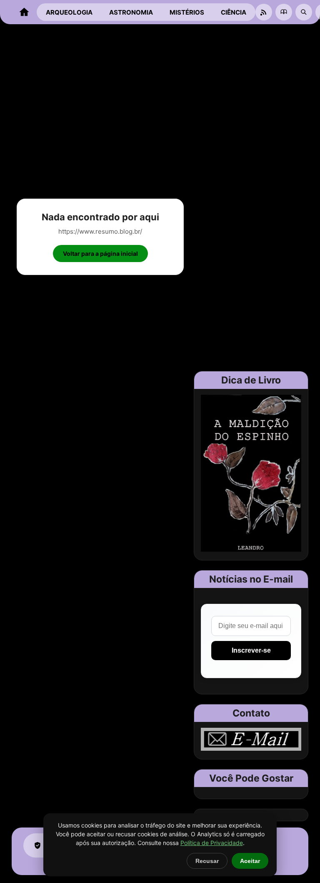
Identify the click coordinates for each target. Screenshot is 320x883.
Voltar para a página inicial (100, 253)
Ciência (233, 12)
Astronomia (131, 12)
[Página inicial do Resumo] (24, 12)
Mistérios (187, 12)
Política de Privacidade (211, 842)
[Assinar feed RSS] (263, 12)
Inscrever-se (251, 650)
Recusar (207, 861)
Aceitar (250, 861)
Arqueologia (69, 12)
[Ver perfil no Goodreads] (283, 12)
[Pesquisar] (303, 12)
